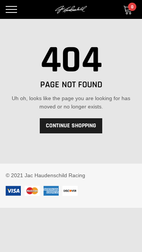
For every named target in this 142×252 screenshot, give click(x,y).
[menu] (11, 9)
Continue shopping (71, 126)
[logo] (71, 9)
